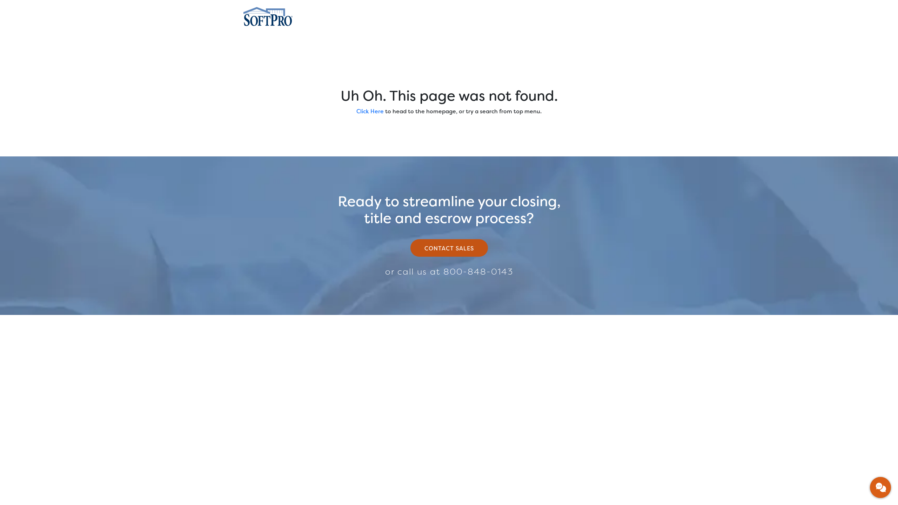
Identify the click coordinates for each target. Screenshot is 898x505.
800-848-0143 (478, 271)
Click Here (370, 111)
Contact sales (449, 248)
